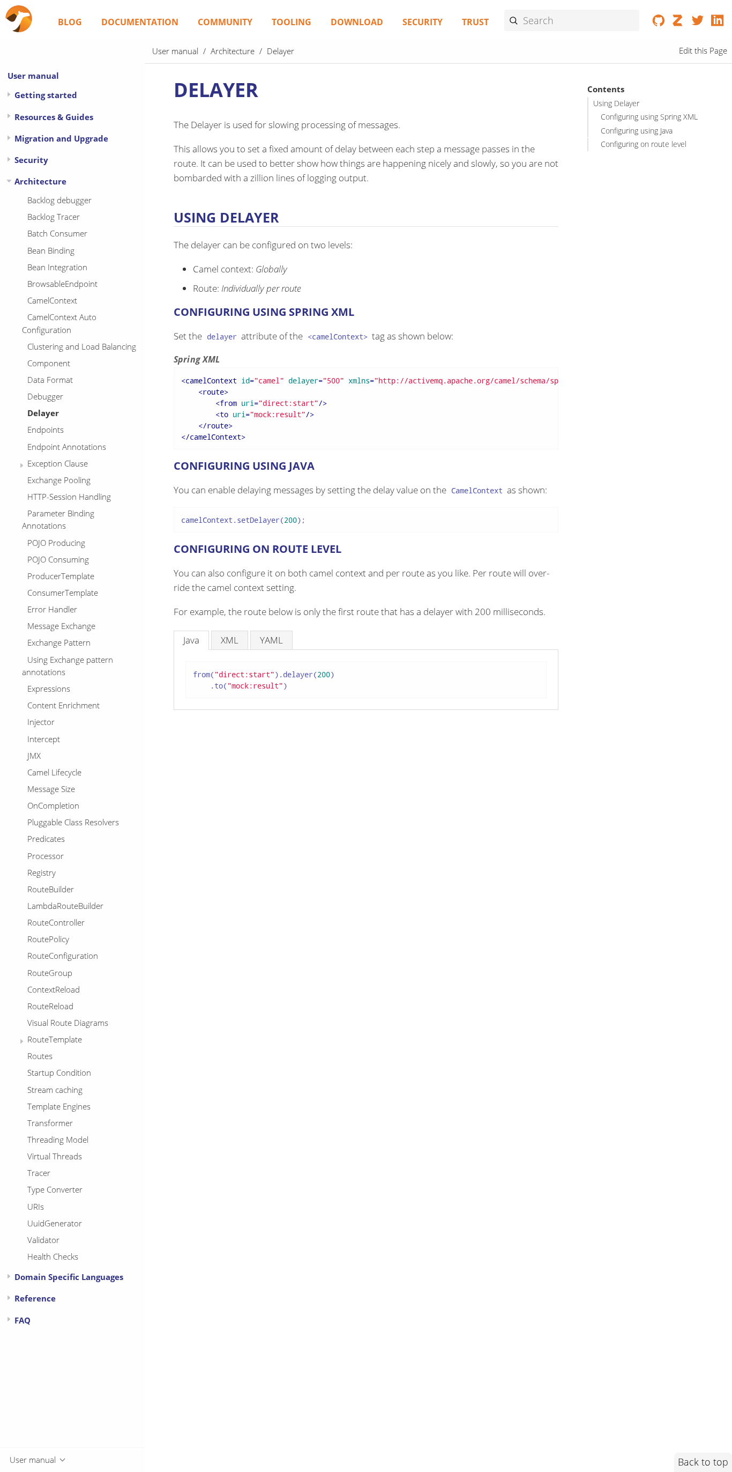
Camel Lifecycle (54, 772)
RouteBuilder (50, 889)
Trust (475, 22)
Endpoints (45, 429)
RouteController (56, 922)
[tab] (191, 640)
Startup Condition (59, 1072)
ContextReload (53, 989)
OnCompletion (53, 805)
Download (357, 22)
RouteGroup (49, 973)
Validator (43, 1240)
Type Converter (55, 1189)
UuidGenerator (54, 1223)
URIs (35, 1206)
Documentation (139, 22)
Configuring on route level (643, 144)
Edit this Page (703, 51)
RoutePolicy (48, 939)
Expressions (48, 688)
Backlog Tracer (53, 217)
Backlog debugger (59, 200)
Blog (70, 22)
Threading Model (57, 1139)
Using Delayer (616, 104)
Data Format (50, 380)
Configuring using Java (637, 131)
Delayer (43, 413)
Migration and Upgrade (61, 138)
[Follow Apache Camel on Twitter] (698, 22)
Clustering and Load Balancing (81, 346)
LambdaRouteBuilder (65, 906)
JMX (34, 755)
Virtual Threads (54, 1156)
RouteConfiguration (62, 955)
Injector (41, 722)
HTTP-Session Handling (69, 496)
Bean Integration (57, 267)
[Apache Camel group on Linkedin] (717, 22)
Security (422, 22)
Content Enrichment (63, 705)
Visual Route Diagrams (67, 1023)
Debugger (45, 396)
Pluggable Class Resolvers (73, 822)
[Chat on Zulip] (678, 22)
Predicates (46, 839)
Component (48, 363)
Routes (40, 1056)
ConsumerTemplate (62, 592)
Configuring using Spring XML (649, 117)
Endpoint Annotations (66, 447)
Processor (45, 856)
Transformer (50, 1123)
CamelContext (52, 300)
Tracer (38, 1173)
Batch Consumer (57, 233)
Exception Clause (57, 463)
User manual (33, 76)
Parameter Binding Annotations (58, 519)
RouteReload (50, 1006)
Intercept (43, 739)
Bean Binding (50, 250)
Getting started (45, 95)
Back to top (703, 1461)
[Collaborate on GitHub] (659, 22)
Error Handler (52, 609)
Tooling (291, 22)
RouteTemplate (54, 1039)
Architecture (40, 181)
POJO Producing (56, 543)
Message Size (51, 789)
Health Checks (52, 1256)
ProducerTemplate (60, 576)
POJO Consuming (58, 559)
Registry (41, 872)
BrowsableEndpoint (62, 284)
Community (225, 22)
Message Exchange (61, 626)
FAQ (22, 1320)
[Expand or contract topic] (8, 94)
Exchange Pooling (59, 480)
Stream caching (55, 1090)
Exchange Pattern (59, 642)
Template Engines (59, 1106)
